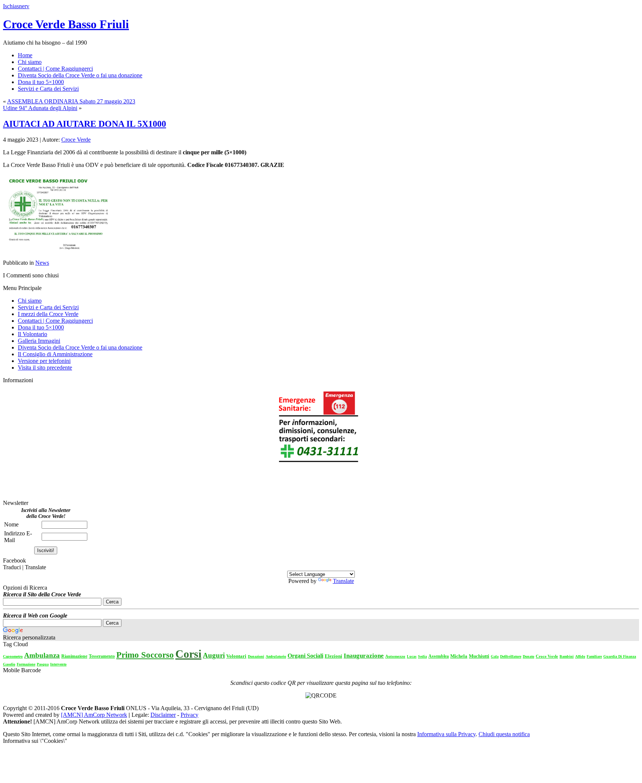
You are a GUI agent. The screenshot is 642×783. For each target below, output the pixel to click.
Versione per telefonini (44, 361)
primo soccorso (145, 655)
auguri (214, 655)
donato (528, 656)
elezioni (333, 656)
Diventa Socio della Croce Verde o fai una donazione (80, 347)
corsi (188, 654)
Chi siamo (30, 300)
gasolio (9, 664)
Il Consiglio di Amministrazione (55, 354)
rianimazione (74, 656)
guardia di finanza (619, 656)
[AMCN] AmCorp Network (94, 715)
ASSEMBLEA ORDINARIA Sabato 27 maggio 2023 (71, 101)
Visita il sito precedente (45, 367)
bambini (567, 656)
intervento (58, 664)
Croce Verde (76, 139)
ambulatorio (276, 656)
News (42, 263)
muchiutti (479, 656)
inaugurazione (364, 655)
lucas (411, 656)
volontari (236, 656)
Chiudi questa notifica (504, 734)
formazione (26, 664)
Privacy (189, 715)
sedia (422, 656)
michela (458, 656)
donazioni (256, 656)
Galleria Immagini (39, 341)
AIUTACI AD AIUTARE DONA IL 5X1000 (84, 124)
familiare (594, 656)
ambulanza (42, 655)
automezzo (395, 656)
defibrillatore (510, 656)
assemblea (438, 656)
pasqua (43, 664)
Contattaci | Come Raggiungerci (55, 321)
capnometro (13, 656)
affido (580, 656)
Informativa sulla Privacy (446, 734)
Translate (343, 581)
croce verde (547, 656)
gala (495, 656)
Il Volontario (32, 334)
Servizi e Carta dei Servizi (48, 307)
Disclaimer (163, 715)
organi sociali (305, 655)
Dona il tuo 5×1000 (41, 327)
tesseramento (102, 656)
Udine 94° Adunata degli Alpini (40, 108)
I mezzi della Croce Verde (48, 314)
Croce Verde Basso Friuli (66, 24)
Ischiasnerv (16, 6)
